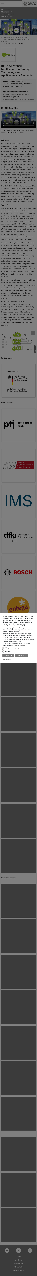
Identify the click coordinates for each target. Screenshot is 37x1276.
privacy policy (20, 645)
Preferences (8, 650)
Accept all (8, 655)
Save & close (21, 655)
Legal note (7, 659)
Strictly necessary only (12, 648)
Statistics (8, 652)
